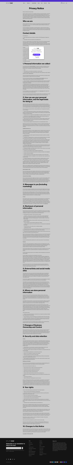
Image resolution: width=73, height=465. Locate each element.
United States (37, 54)
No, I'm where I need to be (37, 57)
